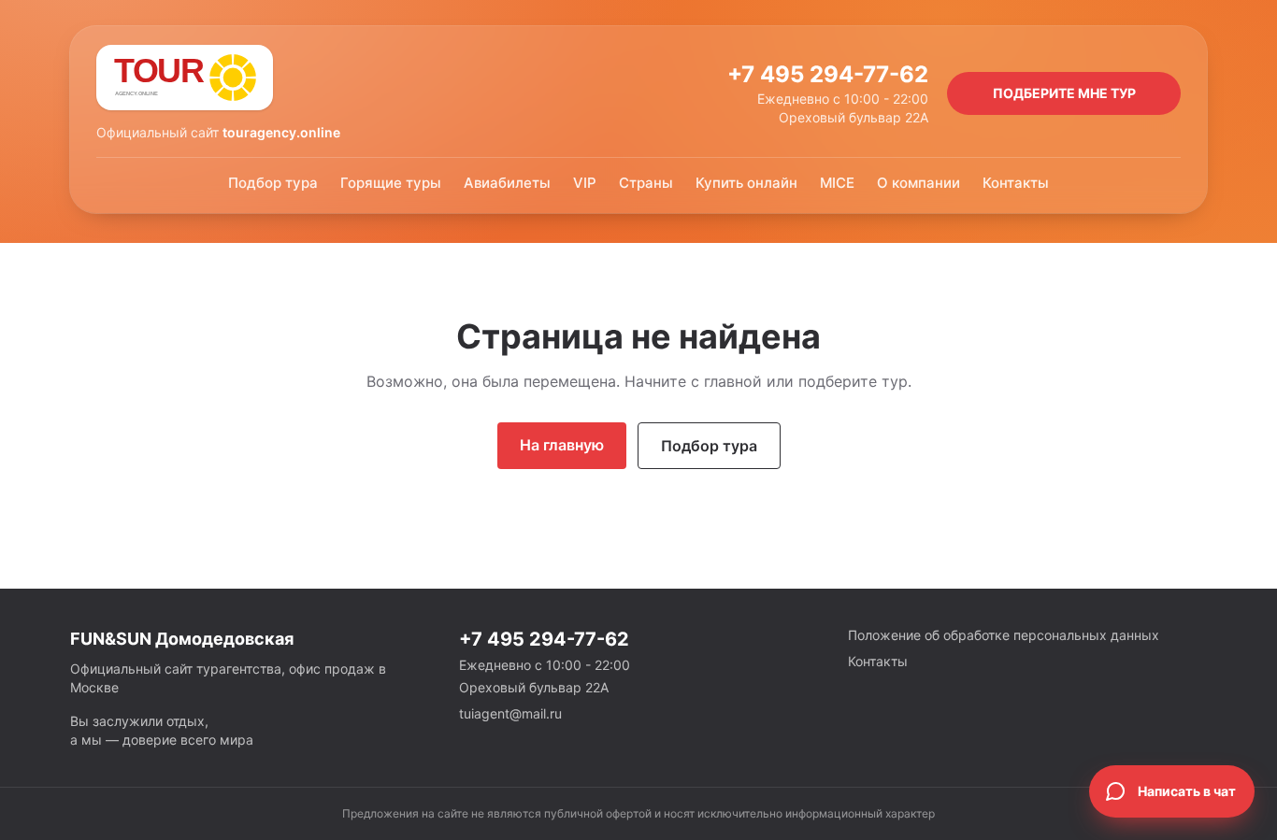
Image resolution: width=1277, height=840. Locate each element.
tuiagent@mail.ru (510, 713)
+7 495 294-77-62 (827, 74)
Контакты (1016, 183)
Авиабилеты (507, 183)
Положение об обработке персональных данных (1003, 635)
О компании (918, 183)
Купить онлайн (746, 183)
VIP (584, 183)
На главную (562, 444)
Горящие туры (390, 183)
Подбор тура (273, 183)
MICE (837, 183)
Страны (646, 183)
